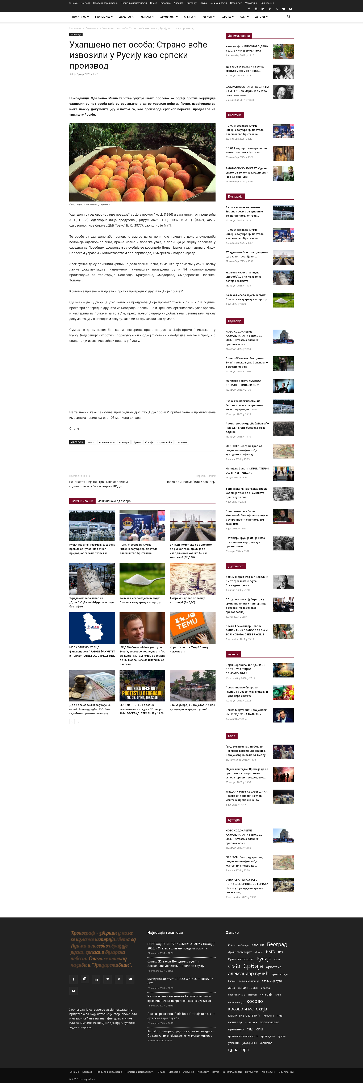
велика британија (249, 980)
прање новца (106, 442)
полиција (251, 1022)
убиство (233, 1043)
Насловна (75, 28)
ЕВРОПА (226, 16)
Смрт (277, 959)
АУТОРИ (260, 16)
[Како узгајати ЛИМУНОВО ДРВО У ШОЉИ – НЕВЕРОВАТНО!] (283, 51)
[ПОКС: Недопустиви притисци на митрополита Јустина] (283, 153)
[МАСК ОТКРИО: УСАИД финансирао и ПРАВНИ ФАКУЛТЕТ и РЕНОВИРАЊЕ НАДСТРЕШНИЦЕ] (92, 628)
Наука (203, 2)
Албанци (257, 945)
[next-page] (78, 721)
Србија (149, 442)
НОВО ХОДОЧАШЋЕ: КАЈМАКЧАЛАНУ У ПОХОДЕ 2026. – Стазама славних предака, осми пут (181, 946)
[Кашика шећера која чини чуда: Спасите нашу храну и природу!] (142, 579)
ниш (280, 1015)
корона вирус (236, 1002)
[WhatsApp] (102, 83)
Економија (92, 28)
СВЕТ (243, 16)
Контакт (85, 2)
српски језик (268, 1036)
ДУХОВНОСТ (167, 16)
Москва (259, 952)
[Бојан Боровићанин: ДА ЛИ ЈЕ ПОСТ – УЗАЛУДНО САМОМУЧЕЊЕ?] (283, 670)
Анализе (178, 2)
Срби (234, 966)
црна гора (238, 1049)
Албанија (243, 945)
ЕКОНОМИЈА (102, 16)
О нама (73, 2)
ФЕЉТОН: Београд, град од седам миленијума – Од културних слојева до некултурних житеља (181, 1033)
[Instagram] (256, 9)
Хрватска (273, 967)
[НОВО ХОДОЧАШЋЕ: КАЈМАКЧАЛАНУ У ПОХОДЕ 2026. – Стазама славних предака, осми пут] (283, 337)
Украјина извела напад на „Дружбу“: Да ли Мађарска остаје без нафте (91, 602)
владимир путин (272, 981)
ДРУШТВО (125, 16)
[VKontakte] (283, 9)
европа (265, 987)
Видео (153, 2)
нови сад (235, 1022)
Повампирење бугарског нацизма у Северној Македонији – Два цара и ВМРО (247, 691)
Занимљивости (218, 2)
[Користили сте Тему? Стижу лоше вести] (193, 628)
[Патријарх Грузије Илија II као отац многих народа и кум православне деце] (283, 543)
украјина (249, 1043)
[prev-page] (72, 721)
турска (281, 1036)
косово (255, 1001)
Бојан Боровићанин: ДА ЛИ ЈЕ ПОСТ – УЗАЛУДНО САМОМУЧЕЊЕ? (245, 669)
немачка (268, 1015)
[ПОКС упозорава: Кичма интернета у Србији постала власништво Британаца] (142, 525)
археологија (280, 974)
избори (252, 994)
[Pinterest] (270, 9)
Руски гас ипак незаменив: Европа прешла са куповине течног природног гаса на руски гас (92, 549)
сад (250, 1029)
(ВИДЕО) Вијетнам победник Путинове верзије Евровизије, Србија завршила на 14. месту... (247, 751)
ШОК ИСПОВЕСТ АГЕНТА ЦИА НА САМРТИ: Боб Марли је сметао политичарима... (247, 91)
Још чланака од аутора (114, 501)
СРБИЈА (188, 16)
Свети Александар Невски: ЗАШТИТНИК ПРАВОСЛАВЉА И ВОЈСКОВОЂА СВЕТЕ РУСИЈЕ (247, 630)
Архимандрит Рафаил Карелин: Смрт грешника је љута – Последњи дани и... (247, 581)
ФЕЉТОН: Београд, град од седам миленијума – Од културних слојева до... (244, 450)
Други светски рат (240, 952)
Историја (165, 2)
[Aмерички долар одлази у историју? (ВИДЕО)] (193, 579)
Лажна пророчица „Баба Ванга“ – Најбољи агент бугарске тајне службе (247, 427)
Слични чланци (82, 501)
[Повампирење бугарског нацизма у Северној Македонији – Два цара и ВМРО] (283, 692)
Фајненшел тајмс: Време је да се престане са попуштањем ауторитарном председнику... (247, 773)
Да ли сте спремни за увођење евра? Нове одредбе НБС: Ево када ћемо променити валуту (89, 709)
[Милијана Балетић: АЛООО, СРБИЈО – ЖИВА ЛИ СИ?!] (283, 386)
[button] (289, 17)
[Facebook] (249, 9)
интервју (266, 994)
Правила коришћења (105, 2)
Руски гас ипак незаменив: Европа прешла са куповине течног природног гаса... (244, 211)
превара (124, 442)
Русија (137, 442)
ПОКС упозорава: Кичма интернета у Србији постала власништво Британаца (138, 549)
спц (259, 1029)
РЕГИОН (207, 16)
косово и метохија (247, 1008)
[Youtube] (290, 9)
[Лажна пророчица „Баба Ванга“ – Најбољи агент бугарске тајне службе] (283, 429)
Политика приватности (134, 2)
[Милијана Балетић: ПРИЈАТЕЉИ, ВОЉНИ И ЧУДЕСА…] (283, 474)
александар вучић (248, 973)
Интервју (192, 2)
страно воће (165, 442)
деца (231, 988)
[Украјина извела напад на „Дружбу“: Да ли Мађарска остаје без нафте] (92, 579)
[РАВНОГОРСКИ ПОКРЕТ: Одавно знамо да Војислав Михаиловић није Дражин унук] (283, 173)
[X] (277, 9)
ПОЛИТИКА (79, 16)
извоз (91, 442)
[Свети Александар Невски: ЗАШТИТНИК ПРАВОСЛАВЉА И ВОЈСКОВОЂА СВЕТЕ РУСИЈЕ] (283, 631)
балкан (232, 981)
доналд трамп (248, 988)
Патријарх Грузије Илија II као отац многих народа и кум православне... (245, 542)
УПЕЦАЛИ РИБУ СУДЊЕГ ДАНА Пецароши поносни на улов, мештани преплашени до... (246, 796)
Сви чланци (267, 2)
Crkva (231, 945)
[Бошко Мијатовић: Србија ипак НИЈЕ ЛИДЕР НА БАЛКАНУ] (283, 715)
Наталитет (236, 2)
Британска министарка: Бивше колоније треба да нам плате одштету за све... (246, 493)
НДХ (280, 952)
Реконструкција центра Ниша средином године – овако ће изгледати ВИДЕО (98, 484)
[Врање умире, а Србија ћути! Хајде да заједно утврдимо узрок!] (193, 685)
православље (269, 1022)
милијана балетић (244, 1015)
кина (278, 994)
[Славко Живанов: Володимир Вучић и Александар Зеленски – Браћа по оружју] (283, 363)
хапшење (181, 442)
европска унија (236, 994)
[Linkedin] (263, 9)
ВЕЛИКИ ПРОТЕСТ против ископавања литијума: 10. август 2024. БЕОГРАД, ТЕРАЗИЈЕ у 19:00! (142, 709)
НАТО (270, 951)
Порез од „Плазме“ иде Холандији (191, 482)
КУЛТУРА (146, 16)
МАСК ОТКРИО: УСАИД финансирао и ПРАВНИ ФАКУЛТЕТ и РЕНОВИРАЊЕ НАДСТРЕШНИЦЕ (92, 651)
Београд (277, 944)
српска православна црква (243, 1036)
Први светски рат (241, 959)
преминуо (236, 1029)
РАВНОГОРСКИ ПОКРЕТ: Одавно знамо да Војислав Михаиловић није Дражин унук (247, 172)
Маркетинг (251, 2)
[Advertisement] (142, 378)
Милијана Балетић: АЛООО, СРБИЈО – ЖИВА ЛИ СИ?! (180, 981)
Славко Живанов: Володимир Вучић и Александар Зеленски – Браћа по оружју (247, 362)
